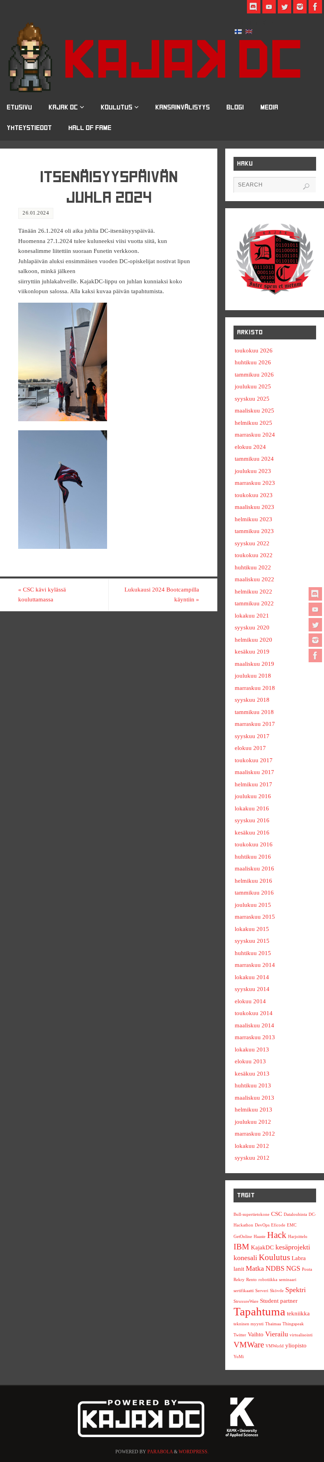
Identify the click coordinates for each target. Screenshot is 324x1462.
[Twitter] (315, 624)
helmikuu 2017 (253, 784)
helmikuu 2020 (253, 640)
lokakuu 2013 (252, 1049)
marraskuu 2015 (255, 917)
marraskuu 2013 (255, 1037)
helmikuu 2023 (253, 519)
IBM (241, 1246)
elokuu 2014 (250, 1001)
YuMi (239, 1357)
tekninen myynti (249, 1324)
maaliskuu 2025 (254, 410)
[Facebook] (315, 655)
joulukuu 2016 (253, 796)
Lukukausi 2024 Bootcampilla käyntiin (161, 594)
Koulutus (274, 1257)
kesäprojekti (292, 1247)
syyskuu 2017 (252, 736)
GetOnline (243, 1236)
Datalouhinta (295, 1214)
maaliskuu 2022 (254, 579)
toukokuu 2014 (254, 1013)
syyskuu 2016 (252, 820)
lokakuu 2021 (252, 615)
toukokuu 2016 (254, 844)
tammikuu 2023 (254, 531)
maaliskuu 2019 (254, 664)
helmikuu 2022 (253, 591)
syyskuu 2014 (252, 989)
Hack (276, 1235)
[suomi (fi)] (238, 31)
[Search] (306, 186)
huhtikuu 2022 (253, 567)
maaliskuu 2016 (254, 868)
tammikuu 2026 (254, 374)
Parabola (160, 1451)
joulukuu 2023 (253, 471)
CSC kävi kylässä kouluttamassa (42, 594)
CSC (276, 1213)
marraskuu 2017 (255, 724)
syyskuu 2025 (252, 399)
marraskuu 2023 (255, 483)
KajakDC (262, 1247)
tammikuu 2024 (254, 459)
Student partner (279, 1300)
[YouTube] (315, 609)
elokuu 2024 (250, 447)
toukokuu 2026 (254, 350)
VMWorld (275, 1346)
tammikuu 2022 (254, 603)
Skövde (277, 1291)
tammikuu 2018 (254, 712)
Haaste (260, 1236)
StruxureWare (246, 1301)
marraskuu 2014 (255, 965)
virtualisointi (301, 1335)
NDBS (275, 1268)
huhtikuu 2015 (253, 953)
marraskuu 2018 (255, 688)
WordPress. (194, 1451)
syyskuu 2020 (252, 627)
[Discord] (315, 594)
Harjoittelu (297, 1236)
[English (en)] (248, 31)
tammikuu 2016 (254, 892)
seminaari (287, 1279)
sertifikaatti (244, 1291)
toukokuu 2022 (254, 555)
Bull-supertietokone (251, 1214)
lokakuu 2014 (252, 977)
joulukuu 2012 (253, 1122)
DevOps (262, 1225)
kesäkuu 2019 (252, 651)
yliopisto (296, 1345)
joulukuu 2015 (253, 905)
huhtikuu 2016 (253, 856)
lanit (239, 1268)
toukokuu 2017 (254, 760)
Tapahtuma (259, 1311)
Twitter (240, 1335)
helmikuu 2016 (253, 881)
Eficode (278, 1225)
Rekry (239, 1279)
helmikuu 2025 (253, 423)
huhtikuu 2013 (253, 1085)
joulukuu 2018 (253, 676)
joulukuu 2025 (253, 386)
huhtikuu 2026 (253, 362)
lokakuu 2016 (252, 808)
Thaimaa (273, 1324)
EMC (291, 1225)
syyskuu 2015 (252, 941)
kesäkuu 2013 (252, 1073)
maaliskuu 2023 (254, 507)
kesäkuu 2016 (252, 832)
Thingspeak (293, 1324)
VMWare (249, 1344)
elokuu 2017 (250, 748)
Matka (255, 1268)
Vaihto (256, 1334)
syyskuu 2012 (252, 1158)
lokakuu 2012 (252, 1146)
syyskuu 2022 (252, 543)
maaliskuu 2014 (254, 1025)
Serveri (261, 1291)
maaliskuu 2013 (254, 1098)
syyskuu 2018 (252, 700)
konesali (245, 1258)
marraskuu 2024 (255, 434)
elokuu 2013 (250, 1061)
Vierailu (276, 1334)
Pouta (307, 1269)
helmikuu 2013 (253, 1109)
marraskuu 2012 (255, 1133)
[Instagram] (315, 640)
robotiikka (267, 1279)
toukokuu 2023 (254, 495)
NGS (293, 1268)
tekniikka (298, 1313)
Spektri (295, 1290)
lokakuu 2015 (252, 929)
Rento (251, 1279)
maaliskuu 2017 (254, 772)
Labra (299, 1258)
